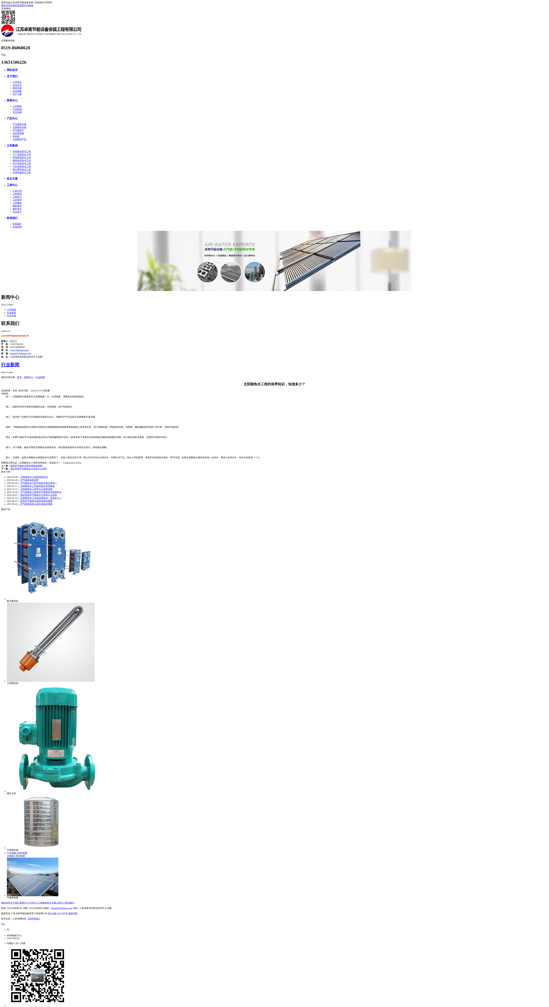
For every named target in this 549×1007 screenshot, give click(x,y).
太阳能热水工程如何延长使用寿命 (36, 486)
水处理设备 (18, 133)
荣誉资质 (17, 88)
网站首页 (5, 5)
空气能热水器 (19, 124)
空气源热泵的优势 (28, 480)
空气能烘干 (18, 130)
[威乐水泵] (60, 791)
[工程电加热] (51, 681)
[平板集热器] (32, 895)
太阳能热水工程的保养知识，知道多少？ (40, 498)
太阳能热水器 (19, 127)
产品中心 (12, 118)
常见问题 (17, 112)
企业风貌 (17, 91)
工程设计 (17, 197)
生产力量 (17, 94)
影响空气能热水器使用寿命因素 (26, 466)
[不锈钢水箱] (42, 848)
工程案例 (12, 145)
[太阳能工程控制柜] (17, 853)
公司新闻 (17, 106)
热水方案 (12, 178)
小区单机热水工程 (22, 166)
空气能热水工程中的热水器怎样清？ (37, 483)
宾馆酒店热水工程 (22, 151)
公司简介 (17, 82)
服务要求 (17, 206)
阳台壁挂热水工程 (22, 169)
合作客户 (17, 212)
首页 (19, 377)
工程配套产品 (19, 139)
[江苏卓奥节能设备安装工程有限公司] (41, 36)
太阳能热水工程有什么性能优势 (35, 489)
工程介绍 (17, 191)
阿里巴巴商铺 (26, 5)
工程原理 (17, 194)
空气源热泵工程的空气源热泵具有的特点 (40, 492)
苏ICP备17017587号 (58, 913)
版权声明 (72, 913)
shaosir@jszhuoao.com (20, 353)
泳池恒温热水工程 (22, 172)
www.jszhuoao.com (19, 350)
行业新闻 (17, 109)
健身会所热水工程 (22, 160)
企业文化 (17, 85)
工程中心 (12, 184)
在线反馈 (17, 227)
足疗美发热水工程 (22, 163)
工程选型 (17, 200)
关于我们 (12, 76)
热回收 (16, 136)
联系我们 (12, 217)
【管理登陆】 (34, 919)
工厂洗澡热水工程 (22, 154)
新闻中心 (12, 100)
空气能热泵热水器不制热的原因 (35, 504)
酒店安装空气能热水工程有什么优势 (28, 469)
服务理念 (17, 209)
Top (3, 924)
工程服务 (17, 203)
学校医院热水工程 (22, 157)
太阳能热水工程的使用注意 (33, 477)
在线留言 (14, 5)
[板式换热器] (51, 599)
